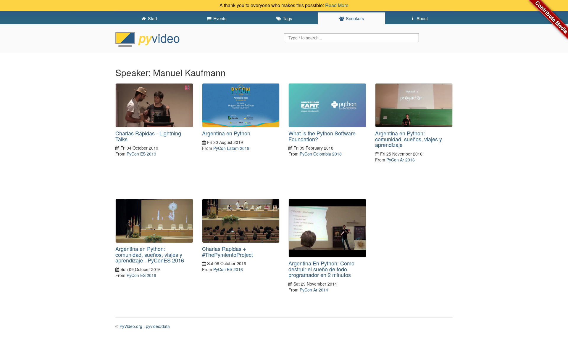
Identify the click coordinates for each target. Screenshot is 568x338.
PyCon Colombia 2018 (321, 154)
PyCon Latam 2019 (231, 148)
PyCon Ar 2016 (400, 160)
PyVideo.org (131, 326)
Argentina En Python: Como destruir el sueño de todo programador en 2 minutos (321, 269)
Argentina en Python (226, 133)
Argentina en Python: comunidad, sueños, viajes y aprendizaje (408, 139)
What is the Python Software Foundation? (322, 136)
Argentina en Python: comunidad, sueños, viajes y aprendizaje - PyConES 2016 (149, 254)
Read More (336, 5)
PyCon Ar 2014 (314, 290)
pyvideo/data (158, 326)
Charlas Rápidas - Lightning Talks (148, 136)
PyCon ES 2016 (141, 275)
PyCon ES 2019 (141, 154)
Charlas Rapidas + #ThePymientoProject (227, 251)
